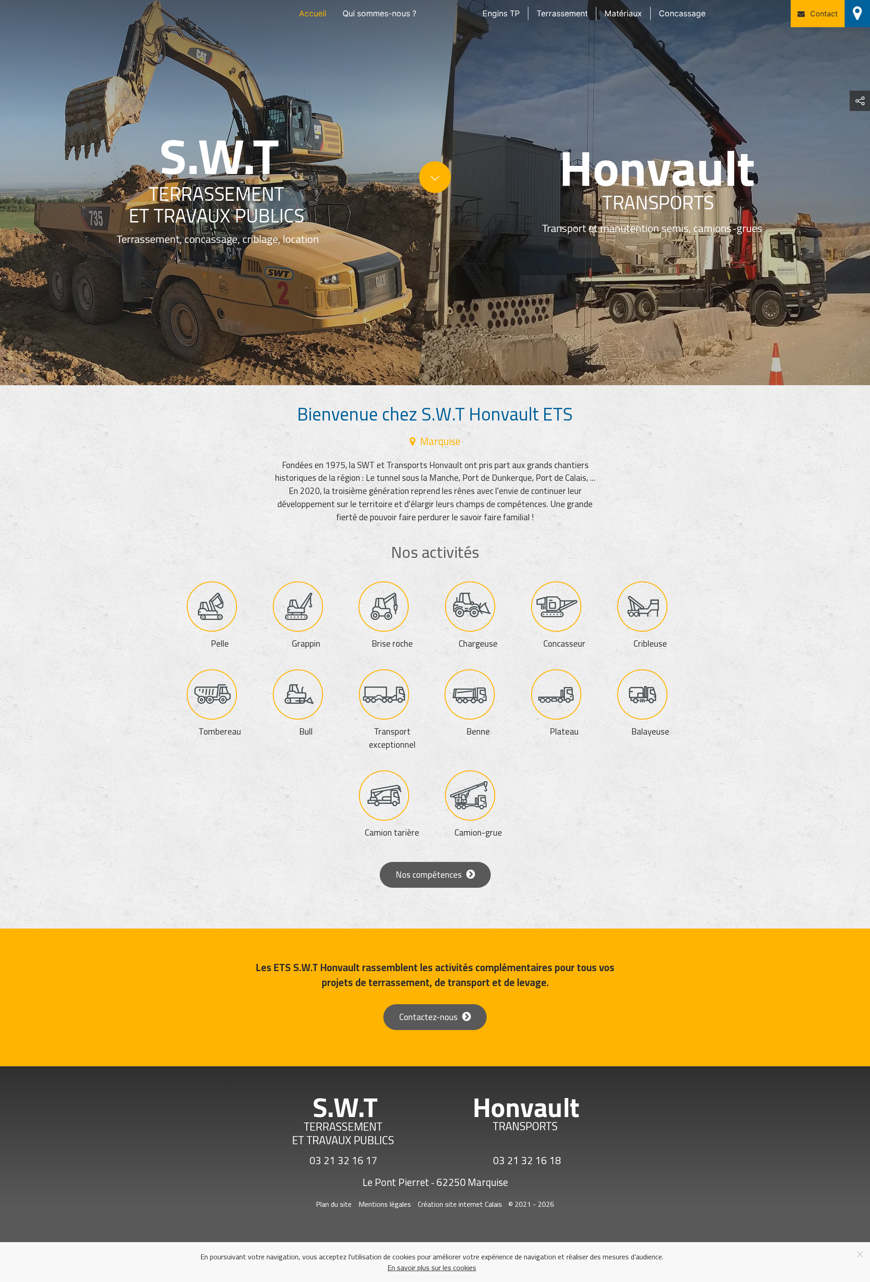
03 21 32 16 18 (527, 1161)
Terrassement (562, 13)
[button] (860, 101)
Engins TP (501, 13)
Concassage (682, 13)
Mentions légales (384, 1204)
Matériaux (623, 13)
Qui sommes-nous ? (379, 13)
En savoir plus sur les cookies (431, 1267)
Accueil (312, 13)
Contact (824, 13)
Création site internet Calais (460, 1204)
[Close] (860, 1254)
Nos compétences (429, 874)
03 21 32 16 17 (343, 1161)
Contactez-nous (428, 1017)
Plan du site (334, 1204)
